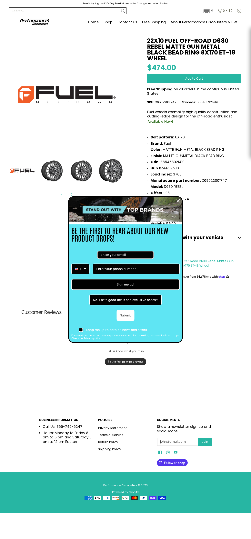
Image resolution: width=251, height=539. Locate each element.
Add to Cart (194, 78)
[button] (208, 10)
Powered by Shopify (125, 492)
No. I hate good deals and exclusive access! (125, 300)
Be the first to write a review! (125, 362)
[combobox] (80, 269)
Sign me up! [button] (125, 284)
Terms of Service (111, 435)
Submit (125, 315)
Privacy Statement (112, 428)
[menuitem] (225, 11)
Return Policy (108, 442)
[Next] (71, 194)
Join (205, 441)
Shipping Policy (109, 449)
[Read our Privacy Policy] (177, 336)
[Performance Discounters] (34, 22)
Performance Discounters (120, 485)
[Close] (178, 200)
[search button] (123, 11)
